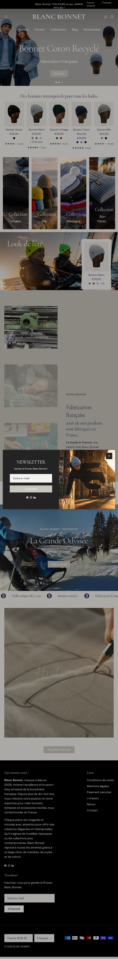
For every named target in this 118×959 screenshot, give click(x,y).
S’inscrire (31, 489)
